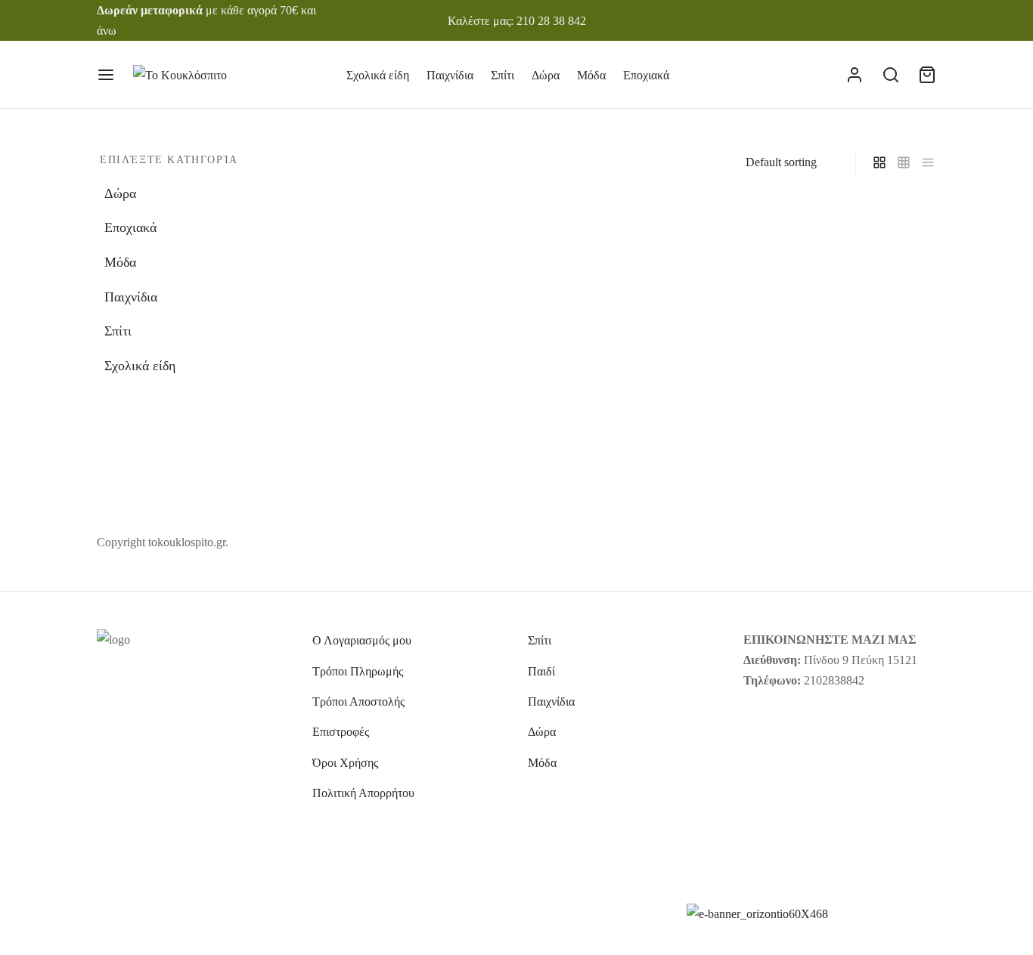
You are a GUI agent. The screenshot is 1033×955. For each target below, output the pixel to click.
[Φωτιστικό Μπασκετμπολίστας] (624, 327)
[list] (928, 162)
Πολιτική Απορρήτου (363, 793)
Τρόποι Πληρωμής (357, 671)
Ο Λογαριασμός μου (361, 640)
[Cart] (927, 75)
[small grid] (903, 162)
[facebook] (863, 20)
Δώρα (546, 75)
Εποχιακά (646, 75)
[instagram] (894, 20)
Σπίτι (502, 75)
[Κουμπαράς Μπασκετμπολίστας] (408, 327)
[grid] (879, 162)
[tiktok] (925, 20)
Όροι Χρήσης (345, 762)
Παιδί (541, 671)
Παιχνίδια (450, 75)
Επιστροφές (340, 731)
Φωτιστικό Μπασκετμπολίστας (619, 445)
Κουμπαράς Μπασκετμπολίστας (406, 445)
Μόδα (591, 75)
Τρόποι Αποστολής (358, 701)
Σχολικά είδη (377, 75)
